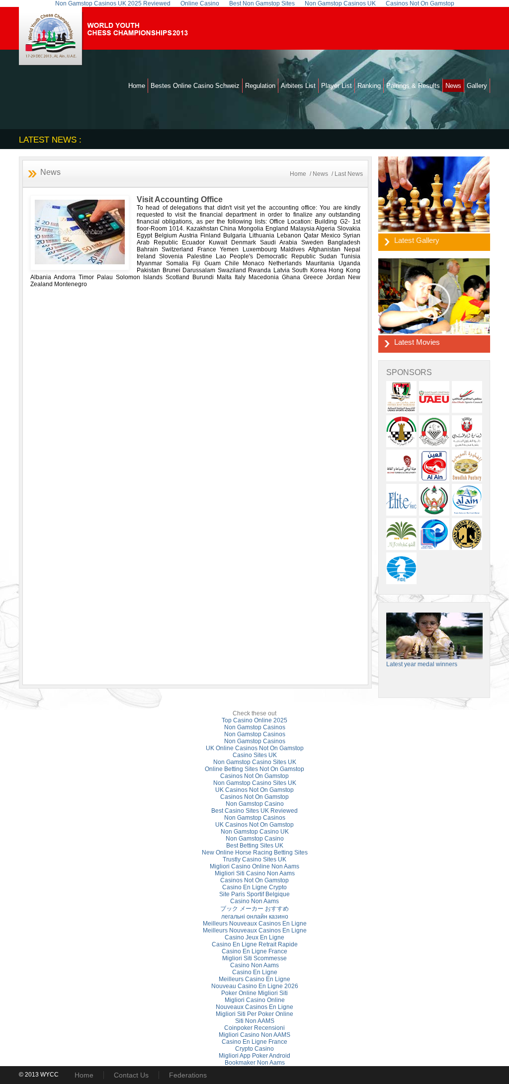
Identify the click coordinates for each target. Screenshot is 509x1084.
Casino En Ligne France (254, 951)
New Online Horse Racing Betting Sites (255, 852)
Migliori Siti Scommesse (254, 958)
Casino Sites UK (255, 755)
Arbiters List (298, 85)
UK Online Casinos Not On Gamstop (255, 748)
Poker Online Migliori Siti (254, 993)
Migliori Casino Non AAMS (254, 1034)
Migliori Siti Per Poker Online (254, 1013)
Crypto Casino (254, 1048)
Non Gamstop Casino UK (255, 831)
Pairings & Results (413, 85)
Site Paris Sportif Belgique (254, 894)
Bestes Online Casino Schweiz (195, 85)
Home (136, 85)
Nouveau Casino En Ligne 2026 (254, 986)
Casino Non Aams (254, 901)
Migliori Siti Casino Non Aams (255, 873)
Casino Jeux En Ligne (254, 937)
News (453, 85)
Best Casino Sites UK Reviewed (254, 810)
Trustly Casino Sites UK (254, 859)
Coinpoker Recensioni (254, 1027)
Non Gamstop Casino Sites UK (254, 762)
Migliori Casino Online (255, 1000)
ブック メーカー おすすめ (254, 908)
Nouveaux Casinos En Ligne (254, 1007)
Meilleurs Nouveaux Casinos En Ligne (255, 923)
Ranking (369, 85)
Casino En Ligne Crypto (254, 887)
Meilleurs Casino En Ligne (254, 979)
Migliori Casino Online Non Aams (254, 866)
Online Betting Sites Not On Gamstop (254, 769)
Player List (336, 85)
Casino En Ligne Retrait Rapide (255, 944)
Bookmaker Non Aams (255, 1062)
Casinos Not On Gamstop (254, 776)
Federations (188, 1075)
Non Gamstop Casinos (254, 727)
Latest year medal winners (421, 664)
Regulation (260, 85)
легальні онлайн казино (254, 916)
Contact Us (131, 1075)
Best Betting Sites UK (254, 845)
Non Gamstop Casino (255, 803)
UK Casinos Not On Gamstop (254, 789)
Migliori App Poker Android (254, 1055)
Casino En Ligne (254, 972)
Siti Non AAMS (254, 1020)
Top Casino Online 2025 (254, 720)
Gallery (477, 85)
